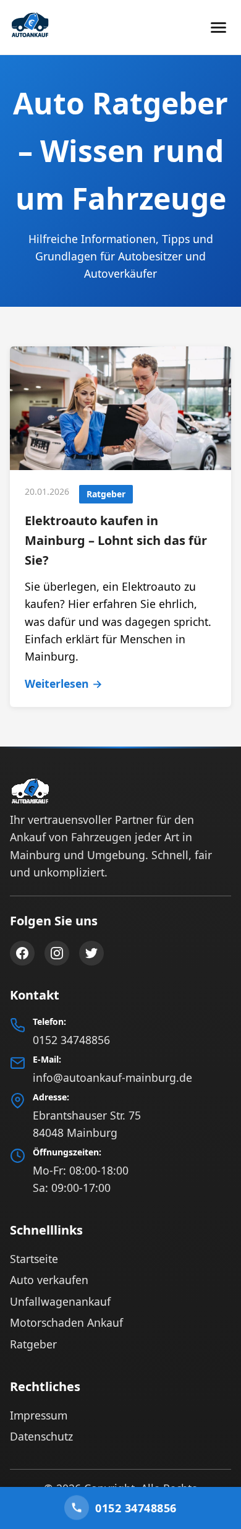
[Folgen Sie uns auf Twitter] (91, 953)
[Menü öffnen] (218, 27)
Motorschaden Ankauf (66, 1322)
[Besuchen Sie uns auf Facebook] (22, 953)
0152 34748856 (71, 1039)
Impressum (38, 1415)
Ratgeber (33, 1344)
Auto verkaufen (49, 1279)
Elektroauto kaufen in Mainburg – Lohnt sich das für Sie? (116, 540)
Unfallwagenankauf (60, 1301)
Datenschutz (41, 1436)
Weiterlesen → (64, 683)
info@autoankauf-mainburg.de (112, 1077)
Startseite (34, 1258)
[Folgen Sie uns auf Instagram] (56, 953)
